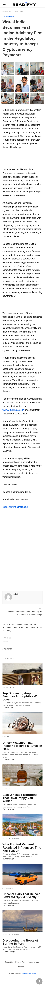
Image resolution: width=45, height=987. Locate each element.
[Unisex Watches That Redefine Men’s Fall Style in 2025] (22, 723)
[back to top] (39, 981)
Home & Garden (9, 789)
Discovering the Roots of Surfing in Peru (20, 942)
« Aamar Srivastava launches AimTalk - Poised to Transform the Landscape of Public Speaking (22, 628)
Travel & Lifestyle (10, 838)
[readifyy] (24, 4)
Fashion (5, 737)
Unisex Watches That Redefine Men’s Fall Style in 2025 (22, 746)
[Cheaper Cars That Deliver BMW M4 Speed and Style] (22, 874)
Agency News (19, 11)
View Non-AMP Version (29, 973)
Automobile (7, 888)
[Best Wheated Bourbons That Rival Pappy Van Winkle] (22, 775)
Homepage (6, 11)
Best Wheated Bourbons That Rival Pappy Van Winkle (19, 798)
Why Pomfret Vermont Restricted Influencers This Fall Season (21, 847)
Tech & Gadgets (9, 687)
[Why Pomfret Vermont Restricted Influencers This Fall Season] (22, 825)
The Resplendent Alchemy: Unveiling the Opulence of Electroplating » (24, 613)
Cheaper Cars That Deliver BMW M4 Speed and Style (21, 895)
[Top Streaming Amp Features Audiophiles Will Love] (22, 674)
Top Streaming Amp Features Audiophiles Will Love (20, 696)
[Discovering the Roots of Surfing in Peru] (22, 921)
